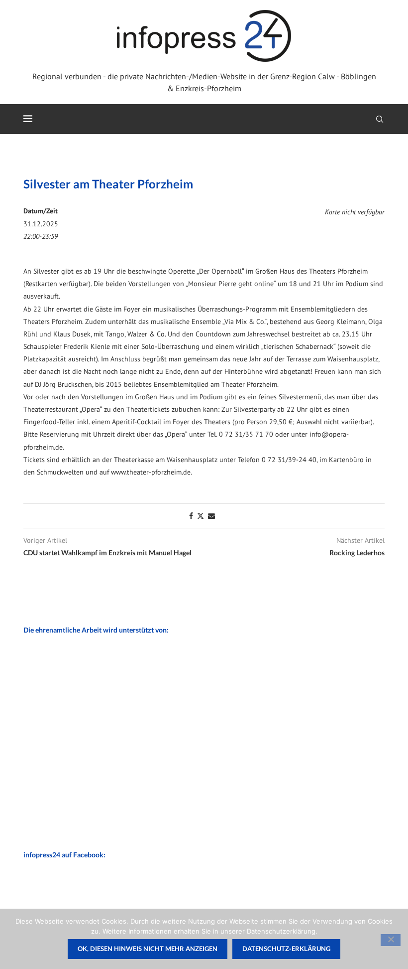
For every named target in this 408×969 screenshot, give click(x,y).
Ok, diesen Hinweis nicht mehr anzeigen (147, 949)
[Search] (380, 119)
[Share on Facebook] (191, 515)
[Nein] (391, 940)
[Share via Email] (211, 515)
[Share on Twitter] (200, 515)
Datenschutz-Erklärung (286, 949)
